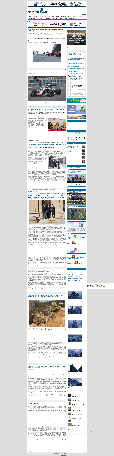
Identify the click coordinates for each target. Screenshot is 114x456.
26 (76, 139)
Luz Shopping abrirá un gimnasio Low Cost (41, 270)
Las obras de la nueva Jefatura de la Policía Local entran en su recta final (47, 145)
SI (68, 123)
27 (79, 139)
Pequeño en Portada (55, 267)
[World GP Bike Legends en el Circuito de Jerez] (83, 147)
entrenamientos (45, 42)
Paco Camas (39, 113)
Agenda (92, 431)
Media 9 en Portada (49, 68)
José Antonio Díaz (60, 112)
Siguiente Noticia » (63, 455)
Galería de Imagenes (57, 107)
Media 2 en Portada (44, 38)
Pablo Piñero (81, 250)
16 (68, 138)
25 (73, 139)
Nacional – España (32, 18)
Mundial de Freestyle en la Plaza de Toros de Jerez (74, 155)
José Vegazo (78, 243)
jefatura (47, 147)
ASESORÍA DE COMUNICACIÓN (45, 14)
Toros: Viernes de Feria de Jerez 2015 (73, 162)
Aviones (70, 431)
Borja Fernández (81, 237)
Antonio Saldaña (40, 147)
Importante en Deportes (38, 68)
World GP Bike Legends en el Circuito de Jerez (73, 147)
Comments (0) (64, 38)
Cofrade (70, 18)
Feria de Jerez (43, 16)
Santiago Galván (45, 113)
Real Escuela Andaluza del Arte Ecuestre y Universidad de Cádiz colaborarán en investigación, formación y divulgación (46, 196)
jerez (55, 42)
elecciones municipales (49, 112)
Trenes (79, 431)
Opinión (74, 18)
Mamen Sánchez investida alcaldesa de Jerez (74, 151)
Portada (30, 16)
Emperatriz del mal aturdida (74, 426)
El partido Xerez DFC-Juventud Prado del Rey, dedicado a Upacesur (45, 29)
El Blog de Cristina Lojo (77, 410)
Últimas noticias (70, 51)
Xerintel (83, 440)
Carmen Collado (43, 112)
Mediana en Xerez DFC (50, 38)
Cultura (66, 18)
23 (68, 139)
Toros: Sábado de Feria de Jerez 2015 (73, 159)
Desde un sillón (75, 400)
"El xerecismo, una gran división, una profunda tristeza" (74, 252)
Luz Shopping (47, 271)
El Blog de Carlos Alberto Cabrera (76, 405)
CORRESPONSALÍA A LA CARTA (33, 14)
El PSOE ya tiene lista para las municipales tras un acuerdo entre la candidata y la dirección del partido (46, 110)
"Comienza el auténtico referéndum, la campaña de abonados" (75, 265)
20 (79, 138)
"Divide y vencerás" (71, 238)
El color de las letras (76, 414)
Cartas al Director (57, 453)
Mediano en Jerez (55, 193)
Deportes (61, 18)
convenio (39, 198)
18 (73, 138)
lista (31, 113)
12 (76, 137)
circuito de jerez (40, 42)
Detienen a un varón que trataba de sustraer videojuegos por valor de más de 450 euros (46, 367)
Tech (38, 18)
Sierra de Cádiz (63, 16)
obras (49, 147)
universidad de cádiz (56, 198)
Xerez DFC (58, 38)
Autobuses (75, 431)
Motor (49, 16)
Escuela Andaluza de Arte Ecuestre (46, 198)
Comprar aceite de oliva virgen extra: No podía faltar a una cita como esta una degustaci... (77, 86)
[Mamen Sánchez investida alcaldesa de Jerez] (83, 151)
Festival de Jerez (36, 16)
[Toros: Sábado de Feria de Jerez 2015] (83, 159)
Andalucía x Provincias (50, 18)
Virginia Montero (80, 257)
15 (84, 137)
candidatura (39, 112)
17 (71, 138)
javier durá (44, 147)
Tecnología (42, 18)
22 (84, 138)
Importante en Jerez (44, 142)
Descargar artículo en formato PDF (33, 105)
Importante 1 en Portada (46, 193)
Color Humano (74, 396)
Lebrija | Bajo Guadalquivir (77, 16)
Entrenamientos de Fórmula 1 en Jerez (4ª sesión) (43, 72)
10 (71, 137)
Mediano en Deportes (56, 68)
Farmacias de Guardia (85, 431)
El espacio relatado (76, 418)
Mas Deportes (44, 68)
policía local (52, 147)
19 (76, 138)
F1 (47, 42)
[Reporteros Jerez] (39, 10)
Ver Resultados (76, 128)
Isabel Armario (55, 112)
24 (71, 139)
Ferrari (49, 42)
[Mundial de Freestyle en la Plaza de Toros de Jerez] (83, 155)
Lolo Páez (80, 263)
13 (79, 137)
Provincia (57, 16)
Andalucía (69, 16)
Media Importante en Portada (53, 142)
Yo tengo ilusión (33, 403)
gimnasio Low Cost (40, 271)
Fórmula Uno (53, 42)
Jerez (57, 18)
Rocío (53, 16)
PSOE (42, 113)
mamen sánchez (34, 113)
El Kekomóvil (74, 422)
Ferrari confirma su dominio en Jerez (39, 41)
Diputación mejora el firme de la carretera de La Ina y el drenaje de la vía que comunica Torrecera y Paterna (45, 296)
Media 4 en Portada (49, 364)
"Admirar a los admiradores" (73, 258)
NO (68, 125)
